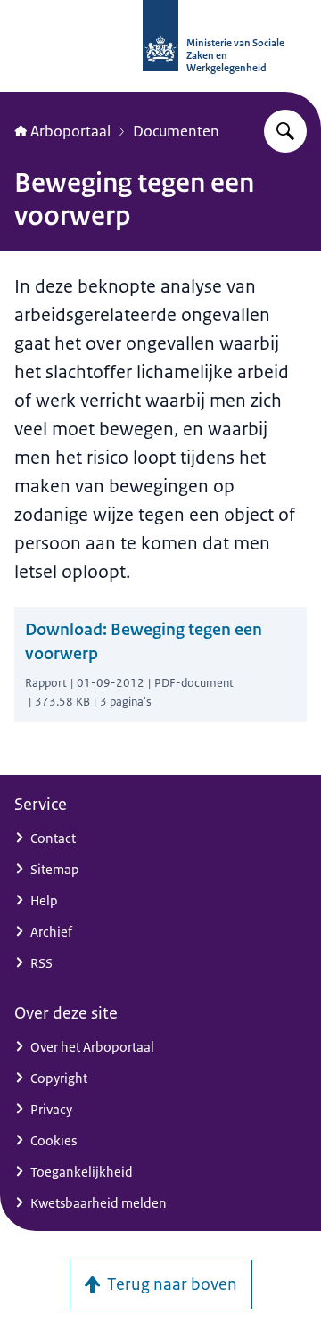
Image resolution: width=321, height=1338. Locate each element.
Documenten (176, 131)
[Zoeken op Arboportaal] (285, 131)
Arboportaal (70, 131)
